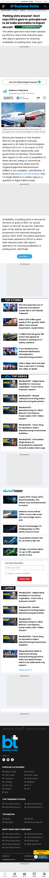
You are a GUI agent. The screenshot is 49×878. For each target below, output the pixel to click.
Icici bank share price (13, 844)
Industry (8, 789)
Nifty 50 (30, 819)
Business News (6, 10)
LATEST (9, 588)
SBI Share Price (33, 841)
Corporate (9, 778)
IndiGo (19, 147)
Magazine (31, 782)
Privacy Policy (29, 859)
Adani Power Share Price (35, 804)
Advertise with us (8, 859)
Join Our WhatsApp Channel (23, 82)
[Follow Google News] (22, 98)
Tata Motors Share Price (13, 804)
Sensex (7, 819)
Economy (30, 771)
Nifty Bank (9, 822)
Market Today (10, 771)
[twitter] (12, 759)
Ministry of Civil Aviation (27, 173)
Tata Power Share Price (13, 847)
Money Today (32, 775)
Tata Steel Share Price (35, 807)
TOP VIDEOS (19, 376)
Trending (8, 782)
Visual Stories (32, 778)
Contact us (28, 856)
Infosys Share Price (12, 841)
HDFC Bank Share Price (13, 807)
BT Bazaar (38, 1)
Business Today (27, 1)
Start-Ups (8, 785)
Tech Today (10, 775)
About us (5, 856)
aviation (22, 10)
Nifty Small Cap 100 (34, 822)
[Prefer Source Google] (8, 98)
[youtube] (8, 759)
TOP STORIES (13, 300)
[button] (44, 874)
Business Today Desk (18, 90)
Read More (23, 256)
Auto (29, 789)
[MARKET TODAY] (13, 491)
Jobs (6, 792)
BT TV (29, 785)
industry (15, 10)
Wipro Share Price (34, 844)
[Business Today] (24, 6)
